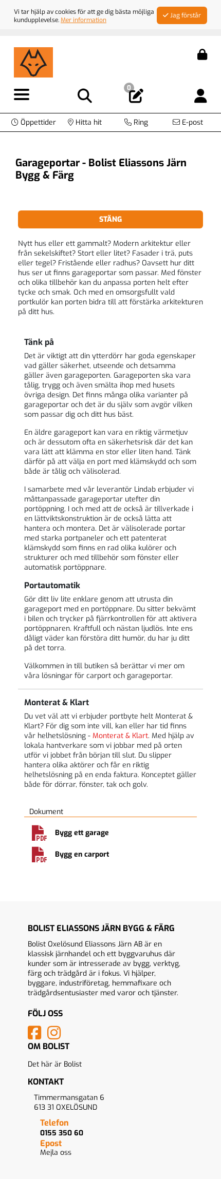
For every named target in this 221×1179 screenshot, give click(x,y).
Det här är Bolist (55, 1064)
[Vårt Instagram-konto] (56, 1036)
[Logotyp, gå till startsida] (33, 61)
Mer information (83, 20)
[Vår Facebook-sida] (36, 1036)
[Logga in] (200, 96)
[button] (33, 122)
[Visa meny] (21, 95)
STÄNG (110, 219)
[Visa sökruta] (85, 96)
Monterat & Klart (120, 736)
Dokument (46, 812)
